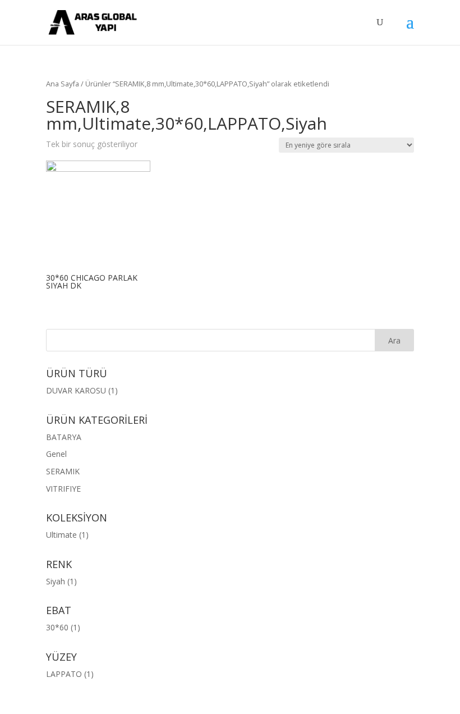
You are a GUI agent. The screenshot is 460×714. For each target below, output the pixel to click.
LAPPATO (64, 674)
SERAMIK (63, 471)
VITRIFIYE (63, 488)
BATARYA (63, 437)
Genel (56, 453)
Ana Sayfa (62, 84)
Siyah (55, 581)
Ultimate (61, 534)
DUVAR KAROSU (76, 390)
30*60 (57, 627)
